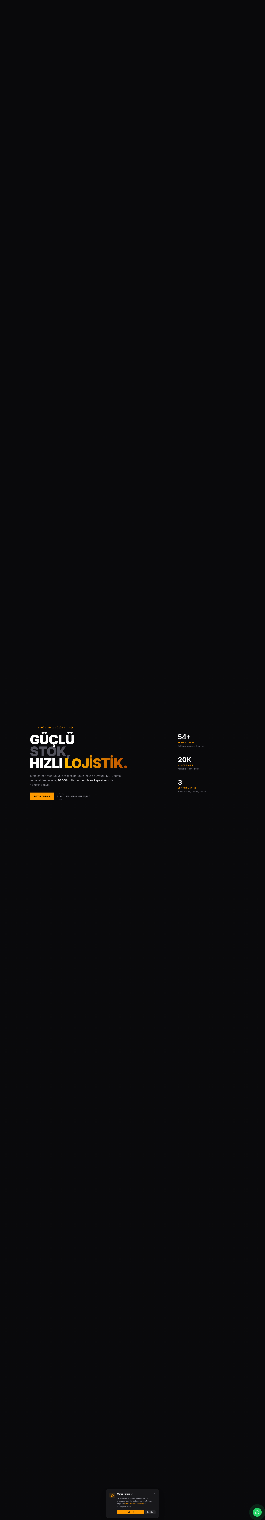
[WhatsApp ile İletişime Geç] (257, 1512)
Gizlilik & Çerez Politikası (134, 1504)
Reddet (150, 1512)
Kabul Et (130, 1512)
